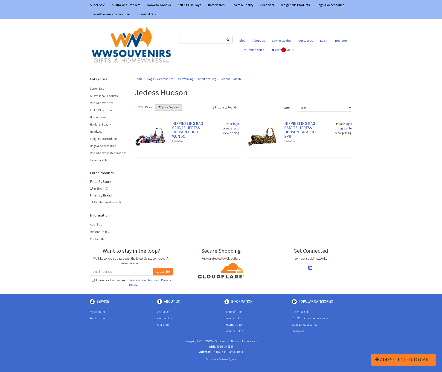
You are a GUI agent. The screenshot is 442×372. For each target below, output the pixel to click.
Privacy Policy (233, 318)
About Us (259, 40)
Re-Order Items (253, 50)
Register (341, 40)
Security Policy (234, 331)
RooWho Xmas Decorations (112, 14)
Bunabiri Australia (107, 202)
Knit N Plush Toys (189, 5)
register (231, 128)
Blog (242, 40)
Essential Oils (146, 14)
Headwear (267, 5)
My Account (97, 312)
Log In (324, 40)
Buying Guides (281, 40)
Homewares (216, 5)
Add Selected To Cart (405, 359)
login (236, 124)
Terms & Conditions (142, 280)
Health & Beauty (242, 5)
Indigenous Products (295, 5)
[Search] (228, 40)
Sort (287, 107)
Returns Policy (99, 232)
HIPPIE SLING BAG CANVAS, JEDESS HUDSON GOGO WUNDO (187, 130)
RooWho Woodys (159, 5)
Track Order (97, 318)
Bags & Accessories (330, 5)
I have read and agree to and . (133, 282)
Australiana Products (126, 5)
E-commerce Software (217, 359)
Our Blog (163, 324)
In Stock (100, 188)
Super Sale (97, 5)
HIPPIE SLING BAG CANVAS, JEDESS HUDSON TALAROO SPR (300, 130)
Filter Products (102, 173)
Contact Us (305, 40)
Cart (284, 50)
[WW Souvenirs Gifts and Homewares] (131, 45)
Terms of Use (232, 312)
